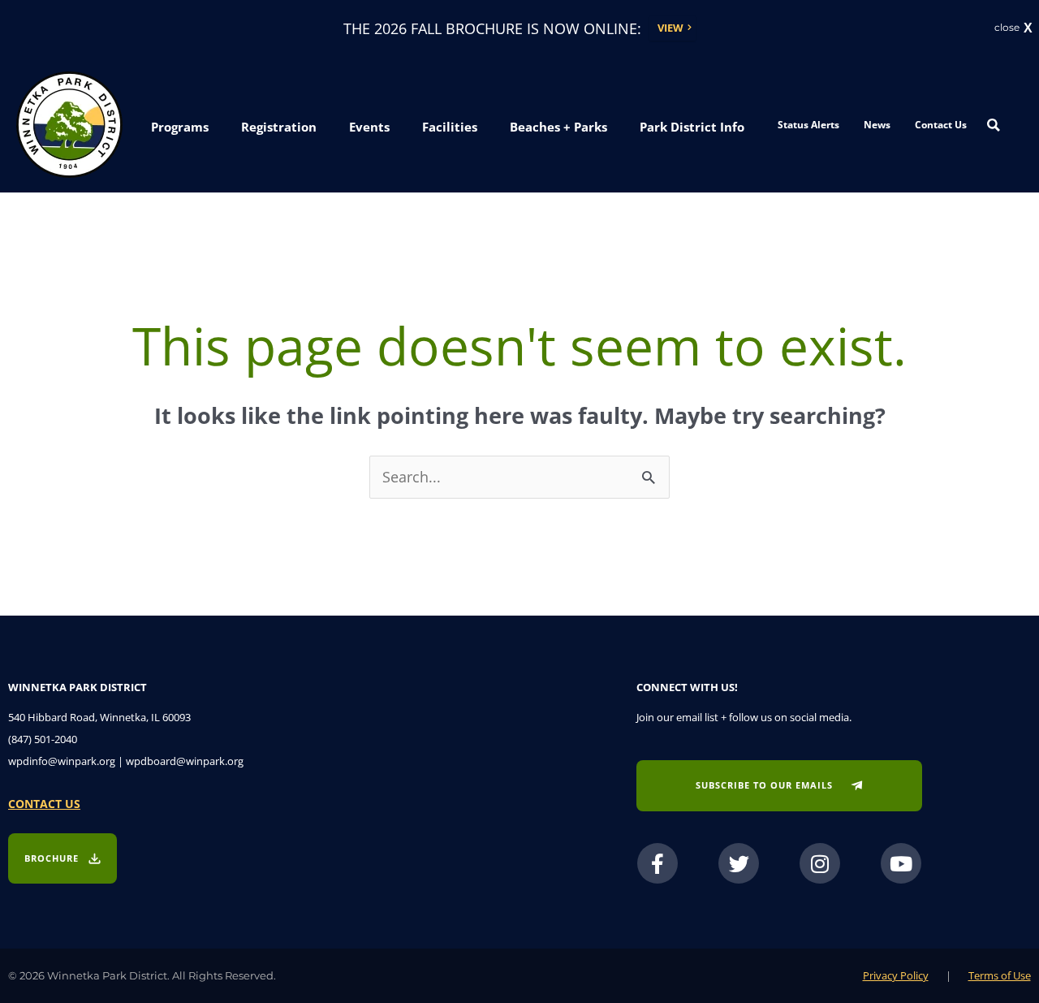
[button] (180, 126)
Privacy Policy (896, 975)
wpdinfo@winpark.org (61, 761)
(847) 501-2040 (42, 739)
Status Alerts (808, 125)
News (877, 125)
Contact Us (941, 125)
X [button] (1028, 29)
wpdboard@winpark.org (185, 761)
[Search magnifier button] (993, 125)
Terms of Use (999, 975)
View (670, 27)
